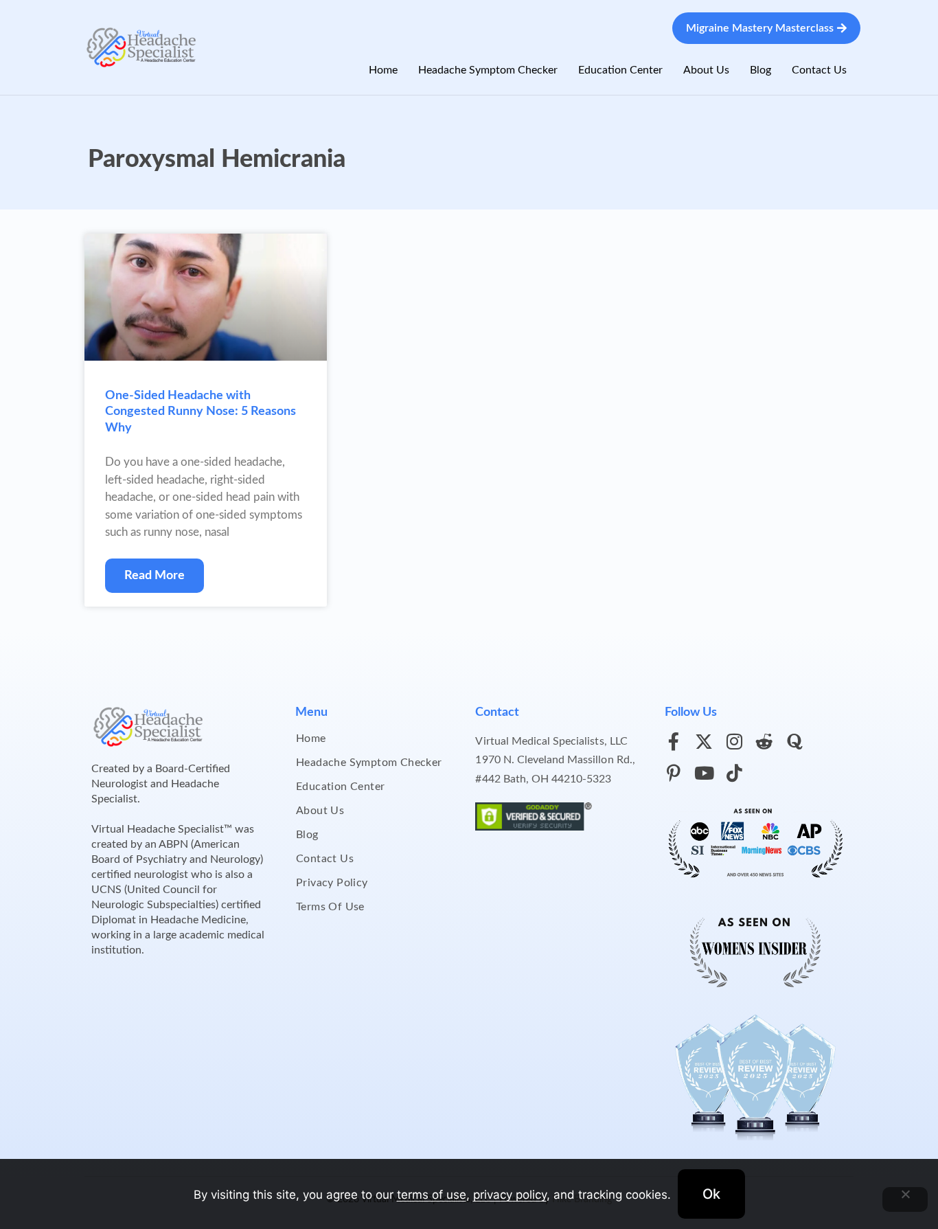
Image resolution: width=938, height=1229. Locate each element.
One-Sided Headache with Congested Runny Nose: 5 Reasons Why (200, 412)
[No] (905, 1199)
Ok (711, 1194)
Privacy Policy (332, 882)
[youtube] (704, 773)
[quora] (794, 741)
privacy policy (510, 1195)
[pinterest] (674, 773)
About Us (706, 70)
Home (383, 70)
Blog (760, 70)
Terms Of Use (330, 906)
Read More (154, 576)
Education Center (620, 70)
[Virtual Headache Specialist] (141, 46)
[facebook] (674, 741)
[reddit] (764, 741)
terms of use (431, 1195)
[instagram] (734, 741)
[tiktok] (734, 773)
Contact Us (819, 70)
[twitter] (704, 741)
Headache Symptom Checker (488, 70)
